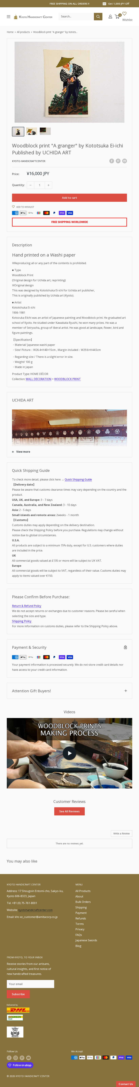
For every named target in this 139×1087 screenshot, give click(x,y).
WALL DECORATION (38, 379)
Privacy (79, 929)
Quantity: (18, 185)
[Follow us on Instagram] (15, 1057)
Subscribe (18, 994)
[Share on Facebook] (111, 160)
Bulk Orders (83, 902)
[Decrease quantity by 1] (30, 185)
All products (23, 32)
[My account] (110, 16)
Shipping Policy (21, 621)
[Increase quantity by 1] (48, 185)
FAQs (78, 935)
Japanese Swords (86, 940)
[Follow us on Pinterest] (22, 1057)
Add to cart (69, 198)
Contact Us (126, 1084)
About (79, 896)
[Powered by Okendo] (22, 835)
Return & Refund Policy (26, 606)
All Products (83, 891)
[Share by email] (124, 160)
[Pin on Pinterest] (118, 160)
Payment (81, 913)
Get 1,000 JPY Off (118, 3)
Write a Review (121, 833)
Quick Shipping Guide (78, 479)
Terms (79, 924)
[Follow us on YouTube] (28, 1057)
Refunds (80, 918)
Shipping (81, 907)
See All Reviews (69, 811)
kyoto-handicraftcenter (28, 161)
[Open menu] (8, 16)
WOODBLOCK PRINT (67, 379)
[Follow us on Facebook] (9, 1057)
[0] (117, 17)
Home (10, 32)
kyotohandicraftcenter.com (35, 910)
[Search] (98, 16)
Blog (78, 946)
